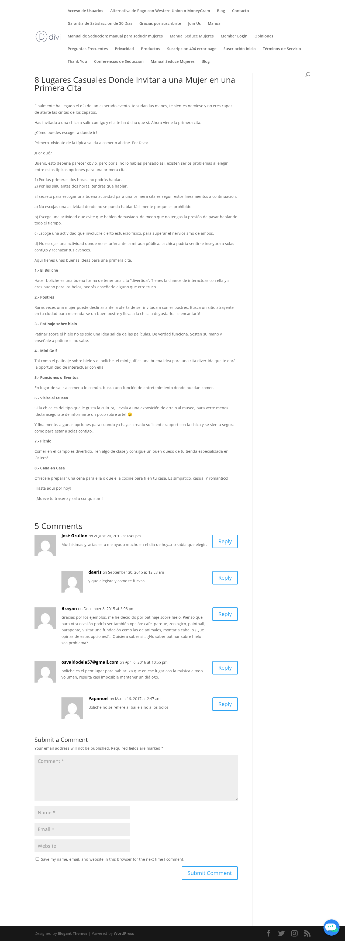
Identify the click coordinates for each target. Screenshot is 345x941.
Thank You (77, 62)
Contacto (240, 11)
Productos (150, 49)
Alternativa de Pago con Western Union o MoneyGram (160, 11)
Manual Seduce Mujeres (192, 36)
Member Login (234, 36)
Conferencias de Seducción (119, 62)
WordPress (124, 933)
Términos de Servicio (282, 49)
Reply (225, 541)
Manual (215, 24)
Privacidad (124, 49)
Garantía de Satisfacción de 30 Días (100, 24)
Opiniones (263, 36)
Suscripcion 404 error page (191, 49)
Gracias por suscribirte (160, 24)
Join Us (194, 24)
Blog (221, 11)
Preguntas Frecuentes (88, 49)
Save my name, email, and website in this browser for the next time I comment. (112, 859)
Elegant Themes (72, 933)
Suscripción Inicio (239, 49)
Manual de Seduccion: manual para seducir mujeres (115, 36)
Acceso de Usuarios (85, 11)
